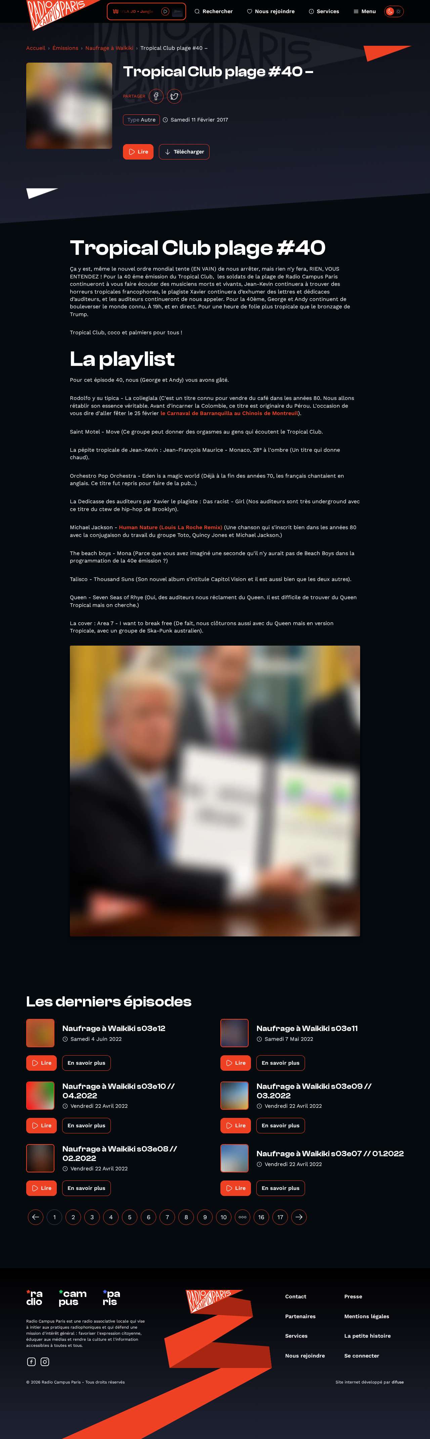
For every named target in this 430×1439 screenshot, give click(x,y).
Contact (295, 1296)
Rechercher (218, 11)
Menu (368, 11)
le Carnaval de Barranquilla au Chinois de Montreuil (229, 413)
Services (328, 11)
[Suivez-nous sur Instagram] (45, 1362)
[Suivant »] (299, 1217)
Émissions (65, 48)
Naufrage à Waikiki (109, 48)
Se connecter (361, 1355)
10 (224, 1217)
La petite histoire (367, 1336)
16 (261, 1217)
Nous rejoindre (275, 11)
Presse (353, 1296)
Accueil (35, 48)
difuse (398, 1382)
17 (280, 1217)
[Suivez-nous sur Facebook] (31, 1362)
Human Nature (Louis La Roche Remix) (170, 527)
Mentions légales (366, 1316)
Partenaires (300, 1316)
